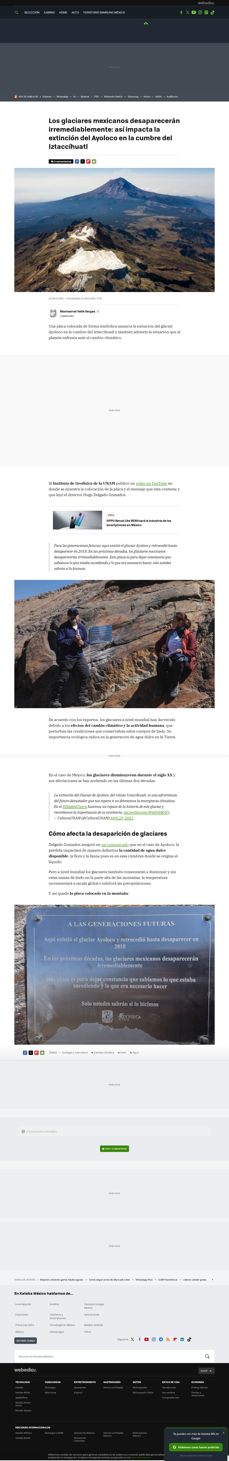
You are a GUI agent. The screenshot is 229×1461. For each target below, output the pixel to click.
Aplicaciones (91, 1314)
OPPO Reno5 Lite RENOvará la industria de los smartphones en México (138, 522)
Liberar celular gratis (194, 1279)
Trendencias (169, 1387)
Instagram (200, 12)
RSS (168, 1339)
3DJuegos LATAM (54, 1432)
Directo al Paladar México (113, 1434)
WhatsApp (62, 96)
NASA (158, 96)
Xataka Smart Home (23, 1404)
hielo (123, 1052)
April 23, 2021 (121, 817)
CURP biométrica (168, 1279)
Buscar (207, 1356)
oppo (111, 515)
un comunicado (115, 844)
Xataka (19, 1387)
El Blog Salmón (199, 1387)
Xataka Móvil (22, 1392)
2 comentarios (62, 161)
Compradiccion (170, 1397)
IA (74, 96)
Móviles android (93, 1325)
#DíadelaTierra (74, 806)
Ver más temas (25, 1340)
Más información (141, 1457)
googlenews (206, 12)
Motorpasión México (140, 1434)
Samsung (133, 96)
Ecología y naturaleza (75, 1052)
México (19, 1331)
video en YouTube (151, 483)
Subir (204, 1370)
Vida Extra (50, 1392)
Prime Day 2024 (24, 1325)
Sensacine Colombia (80, 1439)
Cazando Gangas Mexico (94, 1305)
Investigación (23, 1304)
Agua (135, 1052)
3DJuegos (50, 1387)
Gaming (49, 12)
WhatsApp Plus (144, 1279)
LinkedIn (182, 1339)
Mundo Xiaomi (23, 1410)
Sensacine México (84, 1432)
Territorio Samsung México (104, 12)
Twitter (187, 12)
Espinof (78, 1392)
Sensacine (80, 1387)
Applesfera (21, 1397)
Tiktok (212, 12)
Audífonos (172, 96)
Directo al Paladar (113, 1387)
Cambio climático (104, 1052)
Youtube (194, 12)
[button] (79, 311)
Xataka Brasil (22, 1437)
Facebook (181, 12)
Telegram (161, 1339)
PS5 (96, 96)
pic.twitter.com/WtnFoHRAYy (147, 812)
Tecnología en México (62, 1325)
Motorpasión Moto (143, 1392)
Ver (116, 1148)
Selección (32, 12)
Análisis (54, 1304)
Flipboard (88, 161)
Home (63, 12)
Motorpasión (140, 1387)
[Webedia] (206, 3)
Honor (146, 96)
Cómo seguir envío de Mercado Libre (109, 1279)
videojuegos (57, 1331)
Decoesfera (168, 1392)
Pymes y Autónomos (197, 1394)
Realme (85, 96)
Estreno (47, 96)
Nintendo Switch (113, 96)
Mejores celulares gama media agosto (62, 1279)
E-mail (94, 161)
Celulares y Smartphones (58, 1316)
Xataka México (23, 1432)
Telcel (87, 1331)
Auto (75, 12)
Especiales (21, 1314)
